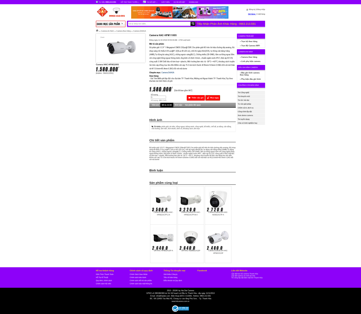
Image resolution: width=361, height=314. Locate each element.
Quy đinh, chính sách (104, 281)
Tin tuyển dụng (243, 119)
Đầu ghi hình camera (248, 67)
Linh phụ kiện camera (250, 61)
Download (193, 2)
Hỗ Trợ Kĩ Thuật (102, 277)
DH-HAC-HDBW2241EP (190, 251)
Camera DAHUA (139, 31)
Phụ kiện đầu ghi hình (251, 79)
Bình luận (178, 105)
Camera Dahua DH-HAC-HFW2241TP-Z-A (163, 213)
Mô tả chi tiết (167, 105)
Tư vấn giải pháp (244, 104)
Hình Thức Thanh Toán (105, 274)
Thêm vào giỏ (197, 98)
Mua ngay (214, 98)
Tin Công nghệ (243, 93)
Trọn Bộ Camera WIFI (250, 46)
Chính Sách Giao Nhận (139, 274)
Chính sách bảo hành (138, 277)
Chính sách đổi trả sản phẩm (141, 281)
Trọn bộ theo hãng (249, 41)
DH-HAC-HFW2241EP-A (163, 251)
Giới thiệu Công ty (170, 274)
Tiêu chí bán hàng (170, 277)
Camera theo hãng (123, 31)
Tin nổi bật (151, 2)
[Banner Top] (177, 18)
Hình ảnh (155, 105)
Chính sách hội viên (103, 284)
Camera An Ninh (107, 31)
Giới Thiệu (165, 2)
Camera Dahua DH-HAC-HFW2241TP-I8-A (191, 213)
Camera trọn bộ (246, 36)
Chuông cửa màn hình (248, 85)
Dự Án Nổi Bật (179, 2)
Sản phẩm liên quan (193, 105)
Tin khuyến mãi (244, 96)
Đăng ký (252, 9)
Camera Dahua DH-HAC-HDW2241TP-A (218, 213)
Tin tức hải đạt (243, 100)
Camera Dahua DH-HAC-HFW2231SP (218, 252)
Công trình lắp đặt (245, 112)
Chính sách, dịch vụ (245, 108)
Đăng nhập (261, 9)
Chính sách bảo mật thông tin (141, 284)
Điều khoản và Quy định (173, 281)
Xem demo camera (245, 115)
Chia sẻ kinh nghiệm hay (247, 123)
